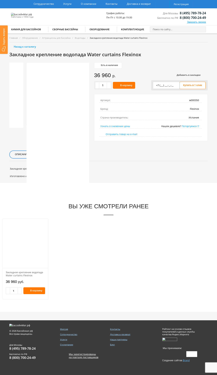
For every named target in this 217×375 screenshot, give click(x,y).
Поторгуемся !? (190, 126)
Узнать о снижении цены (115, 126)
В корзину (126, 85)
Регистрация (181, 4)
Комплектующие (132, 29)
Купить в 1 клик (192, 85)
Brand (186, 360)
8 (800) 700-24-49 (193, 17)
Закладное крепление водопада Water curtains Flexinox (24, 274)
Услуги (67, 3)
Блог (112, 344)
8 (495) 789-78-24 (193, 13)
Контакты (111, 3)
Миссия (64, 329)
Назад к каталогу (25, 46)
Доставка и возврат (139, 3)
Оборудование (100, 29)
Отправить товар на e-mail (121, 134)
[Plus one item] (109, 85)
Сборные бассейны (65, 29)
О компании (88, 3)
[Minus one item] (97, 85)
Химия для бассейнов (26, 29)
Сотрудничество (44, 3)
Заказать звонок (196, 22)
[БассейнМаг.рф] (32, 16)
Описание (21, 154)
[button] (4, 39)
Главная (13, 37)
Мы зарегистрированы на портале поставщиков (83, 356)
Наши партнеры (118, 339)
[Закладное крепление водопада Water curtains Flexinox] (25, 243)
